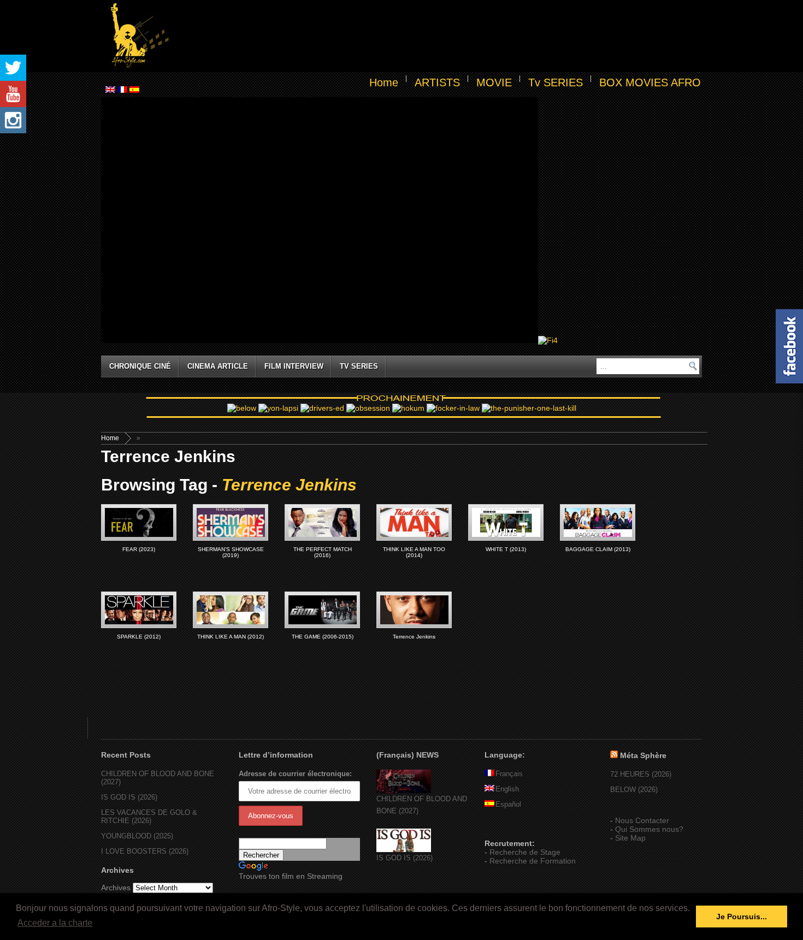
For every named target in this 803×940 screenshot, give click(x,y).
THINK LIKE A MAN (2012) (230, 637)
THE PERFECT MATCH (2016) (322, 552)
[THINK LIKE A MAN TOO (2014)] (414, 522)
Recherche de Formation (532, 860)
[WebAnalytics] (506, 827)
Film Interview (293, 366)
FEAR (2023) (138, 549)
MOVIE (494, 82)
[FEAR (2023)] (138, 522)
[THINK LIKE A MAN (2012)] (230, 610)
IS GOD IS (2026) (129, 797)
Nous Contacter (642, 820)
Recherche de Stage (524, 852)
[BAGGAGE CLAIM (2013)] (597, 522)
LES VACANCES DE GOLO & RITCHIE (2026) (149, 816)
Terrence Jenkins (414, 637)
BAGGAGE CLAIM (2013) (597, 549)
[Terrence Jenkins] (414, 610)
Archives (116, 887)
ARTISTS (437, 82)
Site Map (630, 837)
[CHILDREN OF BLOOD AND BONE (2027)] (403, 791)
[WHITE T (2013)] (506, 522)
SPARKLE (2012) (139, 637)
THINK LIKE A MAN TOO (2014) (414, 552)
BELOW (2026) (634, 789)
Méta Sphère (643, 755)
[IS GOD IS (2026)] (403, 850)
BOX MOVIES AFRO (650, 82)
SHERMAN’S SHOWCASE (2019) (231, 552)
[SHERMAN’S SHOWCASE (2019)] (230, 522)
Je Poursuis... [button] (741, 916)
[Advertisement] (437, 36)
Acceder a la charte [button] (54, 922)
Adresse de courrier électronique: (295, 774)
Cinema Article (217, 366)
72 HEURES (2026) (640, 774)
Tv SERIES (555, 82)
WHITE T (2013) (506, 549)
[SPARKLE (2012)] (138, 610)
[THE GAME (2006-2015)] (322, 610)
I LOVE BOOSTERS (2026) (144, 851)
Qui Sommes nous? (649, 829)
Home (383, 82)
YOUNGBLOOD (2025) (137, 836)
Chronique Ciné (140, 366)
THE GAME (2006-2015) (322, 637)
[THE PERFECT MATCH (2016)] (322, 522)
